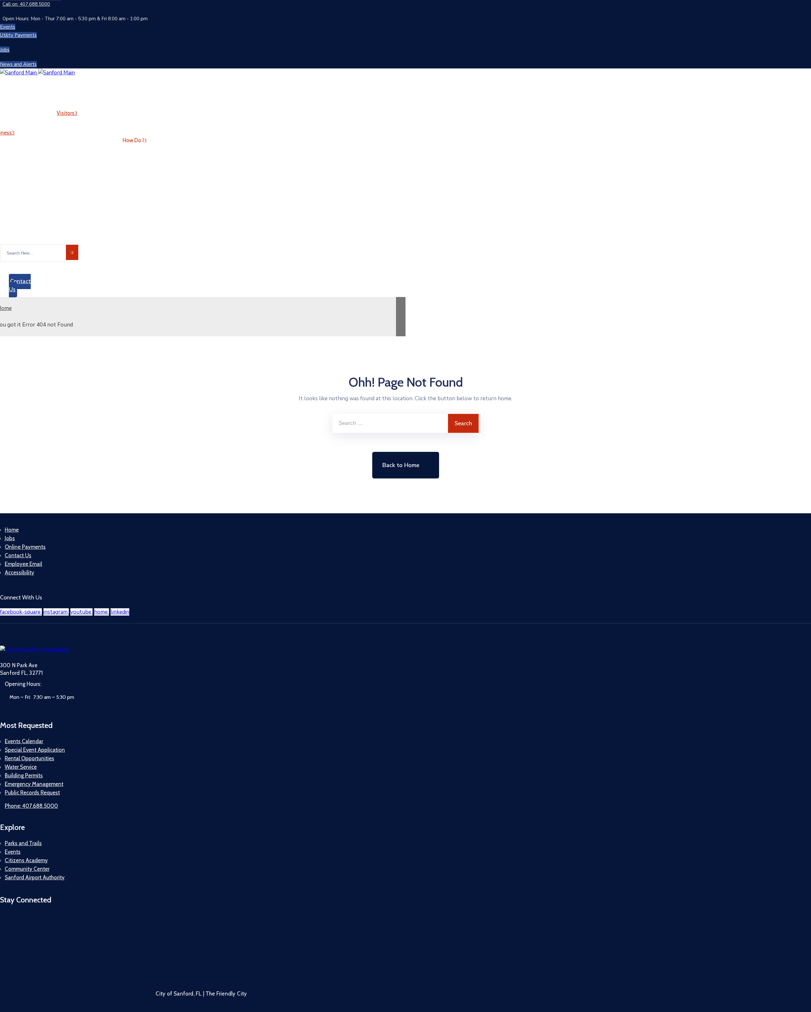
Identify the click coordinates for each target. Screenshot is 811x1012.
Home (12, 530)
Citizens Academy (26, 860)
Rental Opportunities (29, 758)
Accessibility (19, 572)
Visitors (65, 113)
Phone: (31, 806)
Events (13, 852)
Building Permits (24, 775)
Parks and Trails (23, 843)
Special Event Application (35, 750)
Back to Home (400, 465)
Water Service (21, 767)
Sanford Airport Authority (35, 877)
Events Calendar (24, 741)
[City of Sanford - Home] (37, 73)
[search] (72, 252)
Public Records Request (32, 792)
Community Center (27, 869)
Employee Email (23, 564)
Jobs (10, 538)
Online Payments (25, 547)
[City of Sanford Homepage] (34, 649)
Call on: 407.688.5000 (26, 4)
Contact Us (18, 555)
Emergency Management (34, 784)
